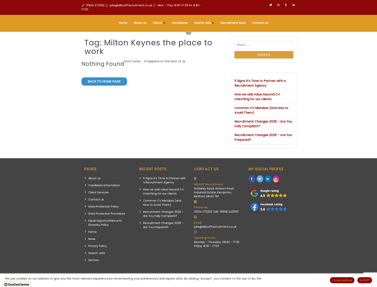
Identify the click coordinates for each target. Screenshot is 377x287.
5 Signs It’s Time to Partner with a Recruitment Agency (260, 83)
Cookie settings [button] (342, 280)
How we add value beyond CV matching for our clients (257, 96)
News (91, 239)
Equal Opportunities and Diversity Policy (104, 223)
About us (140, 23)
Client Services (98, 192)
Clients (157, 23)
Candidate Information (104, 185)
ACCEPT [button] (365, 280)
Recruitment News (233, 23)
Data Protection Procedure (106, 214)
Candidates (180, 23)
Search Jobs (202, 23)
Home (123, 23)
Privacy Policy (97, 246)
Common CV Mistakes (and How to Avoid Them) (162, 203)
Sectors (93, 260)
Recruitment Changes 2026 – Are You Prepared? (163, 225)
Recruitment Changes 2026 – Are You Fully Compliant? (163, 214)
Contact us (260, 23)
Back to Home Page (104, 81)
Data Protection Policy (103, 206)
